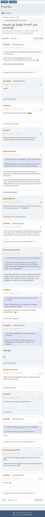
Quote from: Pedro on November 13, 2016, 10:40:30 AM (22, 258)
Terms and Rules (21, 512)
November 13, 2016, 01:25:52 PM (12, 293)
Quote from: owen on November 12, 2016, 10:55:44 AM (22, 159)
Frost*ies (6, 6)
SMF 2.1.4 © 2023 (17, 514)
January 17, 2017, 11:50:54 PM (11, 422)
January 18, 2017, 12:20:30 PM (11, 453)
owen (7, 130)
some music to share (9, 99)
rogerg (8, 81)
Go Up (4, 500)
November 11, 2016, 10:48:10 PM (12, 84)
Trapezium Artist (12, 250)
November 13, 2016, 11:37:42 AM (12, 253)
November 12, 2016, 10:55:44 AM (12, 133)
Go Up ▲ (29, 512)
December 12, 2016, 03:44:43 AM (12, 373)
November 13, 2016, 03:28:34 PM (12, 328)
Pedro (7, 44)
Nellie (7, 394)
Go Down (5, 38)
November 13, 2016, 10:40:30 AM (12, 227)
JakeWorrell (10, 198)
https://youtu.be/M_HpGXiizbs (13, 64)
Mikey (7, 105)
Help (14, 512)
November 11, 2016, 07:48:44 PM (12, 48)
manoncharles (11, 369)
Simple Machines (27, 514)
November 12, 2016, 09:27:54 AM (12, 109)
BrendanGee (10, 151)
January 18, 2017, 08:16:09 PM (11, 478)
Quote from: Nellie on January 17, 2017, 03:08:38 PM (22, 427)
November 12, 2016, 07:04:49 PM (12, 202)
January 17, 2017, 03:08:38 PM (11, 397)
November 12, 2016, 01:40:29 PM (12, 154)
